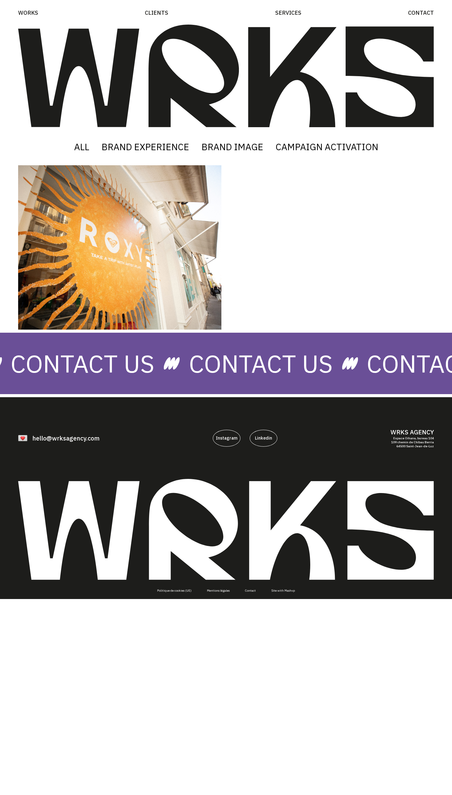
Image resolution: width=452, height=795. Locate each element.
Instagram (226, 438)
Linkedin (263, 438)
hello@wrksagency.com (66, 438)
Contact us (282, 363)
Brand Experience (145, 147)
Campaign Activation (327, 147)
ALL (81, 147)
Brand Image (232, 147)
